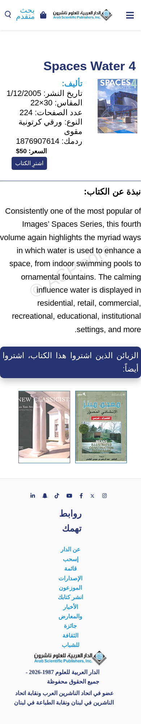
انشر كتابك (70, 597)
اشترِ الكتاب (29, 163)
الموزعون (70, 588)
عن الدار (71, 549)
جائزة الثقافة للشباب (71, 635)
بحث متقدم (25, 13)
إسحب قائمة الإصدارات (70, 568)
